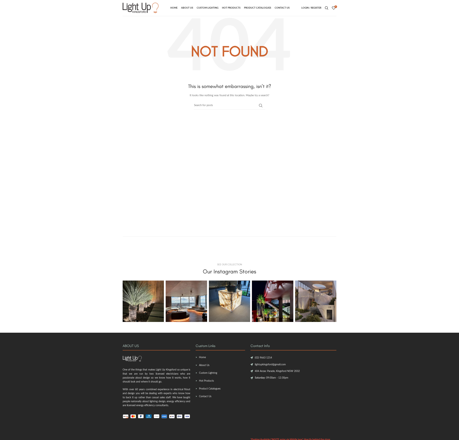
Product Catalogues (210, 389)
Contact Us (205, 396)
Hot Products (206, 381)
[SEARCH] (260, 105)
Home (202, 357)
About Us (204, 365)
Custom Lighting (208, 373)
